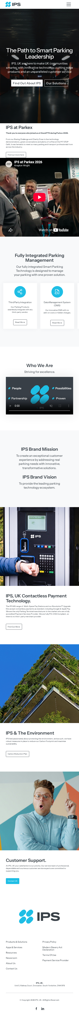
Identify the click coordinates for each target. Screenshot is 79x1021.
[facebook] (36, 1008)
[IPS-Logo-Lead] (13, 2)
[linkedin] (42, 1008)
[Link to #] (69, 4)
